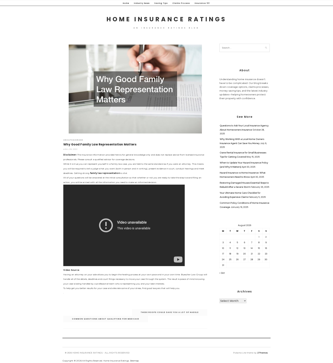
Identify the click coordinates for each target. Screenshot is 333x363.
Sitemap (134, 360)
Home (126, 3)
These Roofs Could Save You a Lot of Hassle (170, 312)
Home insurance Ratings (166, 19)
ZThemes (262, 353)
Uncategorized (73, 140)
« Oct (222, 272)
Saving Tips (161, 3)
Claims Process (181, 3)
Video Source (71, 270)
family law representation (105, 173)
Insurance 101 (202, 3)
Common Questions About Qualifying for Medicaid (105, 319)
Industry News (142, 3)
